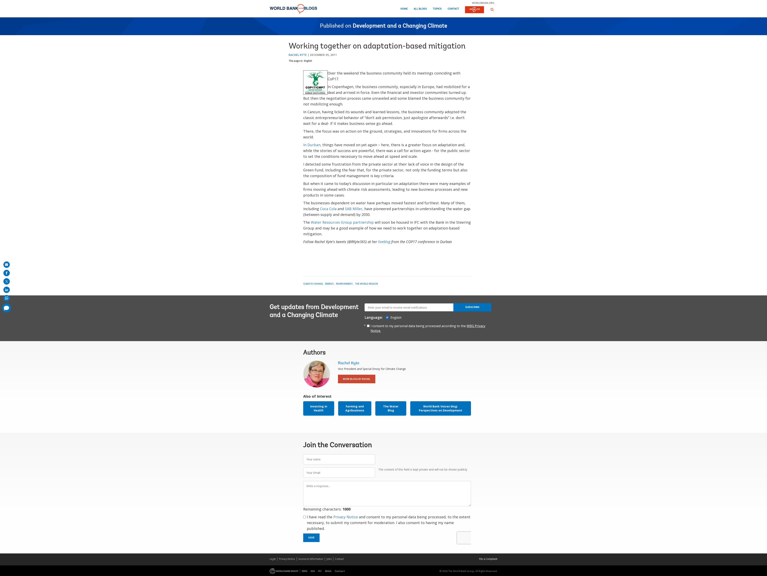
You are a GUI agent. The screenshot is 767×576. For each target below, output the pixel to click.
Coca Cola (328, 208)
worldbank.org (483, 3)
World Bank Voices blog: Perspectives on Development (440, 408)
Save (311, 537)
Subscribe (472, 307)
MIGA (328, 571)
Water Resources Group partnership (342, 222)
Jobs (329, 559)
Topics (437, 9)
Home (404, 9)
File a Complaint (488, 559)
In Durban (311, 144)
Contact (453, 9)
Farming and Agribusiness (354, 408)
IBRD (304, 571)
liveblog (384, 241)
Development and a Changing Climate (400, 26)
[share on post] (6, 281)
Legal (273, 559)
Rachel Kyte (298, 54)
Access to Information (310, 559)
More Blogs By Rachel (356, 379)
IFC (320, 571)
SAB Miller (353, 208)
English (308, 61)
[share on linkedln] (6, 290)
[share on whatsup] (6, 298)
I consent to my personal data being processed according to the (428, 328)
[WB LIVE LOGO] (474, 10)
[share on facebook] (6, 273)
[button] (492, 9)
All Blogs (420, 9)
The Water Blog (390, 408)
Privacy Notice (345, 516)
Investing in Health (318, 408)
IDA (313, 571)
